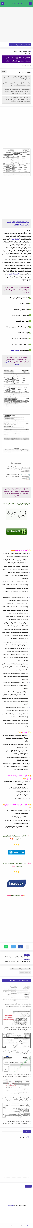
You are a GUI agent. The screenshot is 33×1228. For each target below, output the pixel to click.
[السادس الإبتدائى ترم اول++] (12, 1216)
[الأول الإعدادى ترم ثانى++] (24, 1211)
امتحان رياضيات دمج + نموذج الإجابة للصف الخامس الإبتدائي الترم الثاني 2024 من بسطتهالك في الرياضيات (15, 723)
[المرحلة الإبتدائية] (3, 1211)
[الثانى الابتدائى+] (21, 1213)
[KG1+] (24, 1218)
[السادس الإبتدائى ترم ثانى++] (9, 1216)
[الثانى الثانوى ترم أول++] (15, 1208)
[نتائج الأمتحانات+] (9, 1221)
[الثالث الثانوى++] (6, 1208)
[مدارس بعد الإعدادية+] (12, 1221)
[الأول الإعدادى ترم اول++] (26, 1211)
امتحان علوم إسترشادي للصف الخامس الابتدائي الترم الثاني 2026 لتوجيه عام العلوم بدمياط (17, 1028)
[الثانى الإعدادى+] (21, 1211)
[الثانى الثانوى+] (18, 1208)
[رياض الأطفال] (26, 1218)
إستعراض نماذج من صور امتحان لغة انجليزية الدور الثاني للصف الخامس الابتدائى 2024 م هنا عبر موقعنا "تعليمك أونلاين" (17, 91)
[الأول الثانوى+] (27, 1208)
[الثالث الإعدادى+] (12, 1211)
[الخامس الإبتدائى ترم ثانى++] (18, 1216)
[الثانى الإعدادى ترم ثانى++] (15, 1211)
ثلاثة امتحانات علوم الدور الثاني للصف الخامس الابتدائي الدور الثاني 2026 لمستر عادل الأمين (18, 1005)
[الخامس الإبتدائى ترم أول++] (21, 1216)
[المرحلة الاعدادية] (3, 1208)
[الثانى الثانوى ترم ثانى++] (12, 1208)
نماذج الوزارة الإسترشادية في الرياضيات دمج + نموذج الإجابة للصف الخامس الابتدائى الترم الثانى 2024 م (15, 591)
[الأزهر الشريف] (6, 1216)
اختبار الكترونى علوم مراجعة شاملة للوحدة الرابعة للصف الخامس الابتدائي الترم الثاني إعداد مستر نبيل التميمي (15, 676)
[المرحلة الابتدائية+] (29, 1218)
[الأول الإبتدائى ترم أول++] (26, 1213)
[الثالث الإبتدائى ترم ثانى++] (6, 1213)
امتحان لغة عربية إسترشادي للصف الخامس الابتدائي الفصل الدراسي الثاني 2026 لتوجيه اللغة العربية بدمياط (13, 468)
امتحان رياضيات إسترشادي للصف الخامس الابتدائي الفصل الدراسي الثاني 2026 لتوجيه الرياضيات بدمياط (16, 1099)
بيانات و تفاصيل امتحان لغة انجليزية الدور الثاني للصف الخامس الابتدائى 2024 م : (16, 84)
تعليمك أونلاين (16, 3)
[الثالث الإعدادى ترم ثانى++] (6, 1211)
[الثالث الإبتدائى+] (12, 1213)
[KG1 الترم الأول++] (21, 1218)
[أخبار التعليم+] (3, 1218)
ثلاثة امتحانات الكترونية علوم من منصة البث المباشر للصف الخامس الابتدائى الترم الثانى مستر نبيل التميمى (15, 701)
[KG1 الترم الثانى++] (18, 1218)
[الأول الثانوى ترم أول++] (24, 1208)
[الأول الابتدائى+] (29, 1213)
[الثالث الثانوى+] (9, 1208)
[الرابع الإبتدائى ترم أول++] (29, 1216)
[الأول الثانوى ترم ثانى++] (21, 1208)
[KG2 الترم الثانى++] (9, 1218)
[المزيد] (6, 1218)
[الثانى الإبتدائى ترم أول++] (18, 1213)
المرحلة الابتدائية (25, 54)
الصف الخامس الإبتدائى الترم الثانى (21, 52)
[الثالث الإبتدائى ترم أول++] (9, 1213)
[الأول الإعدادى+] (29, 1211)
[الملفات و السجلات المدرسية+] (15, 1221)
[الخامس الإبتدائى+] (24, 1216)
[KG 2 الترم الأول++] (12, 1218)
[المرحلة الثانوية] (30, 1208)
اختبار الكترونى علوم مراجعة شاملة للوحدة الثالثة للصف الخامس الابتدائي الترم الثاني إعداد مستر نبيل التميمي (15, 685)
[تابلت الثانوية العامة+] (24, 1221)
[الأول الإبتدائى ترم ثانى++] (24, 1213)
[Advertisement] (16, 24)
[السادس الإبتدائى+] (15, 1216)
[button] (20, 946)
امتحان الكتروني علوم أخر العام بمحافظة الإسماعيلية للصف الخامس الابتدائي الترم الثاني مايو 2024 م (15, 575)
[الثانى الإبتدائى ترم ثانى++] (15, 1213)
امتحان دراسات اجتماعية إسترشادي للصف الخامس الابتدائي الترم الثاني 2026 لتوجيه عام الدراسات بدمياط (17, 1052)
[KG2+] (15, 1218)
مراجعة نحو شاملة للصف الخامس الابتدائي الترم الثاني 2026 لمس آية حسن (12, 475)
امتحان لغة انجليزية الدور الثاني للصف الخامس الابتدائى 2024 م (17, 78)
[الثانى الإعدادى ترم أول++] (18, 1211)
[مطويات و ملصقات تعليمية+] (18, 1221)
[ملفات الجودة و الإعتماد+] (21, 1221)
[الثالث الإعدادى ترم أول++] (9, 1211)
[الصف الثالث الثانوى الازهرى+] (3, 1216)
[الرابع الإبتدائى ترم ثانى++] (26, 1216)
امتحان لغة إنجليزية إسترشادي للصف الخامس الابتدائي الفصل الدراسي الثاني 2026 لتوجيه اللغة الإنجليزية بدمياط (17, 1075)
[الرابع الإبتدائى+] (3, 1213)
